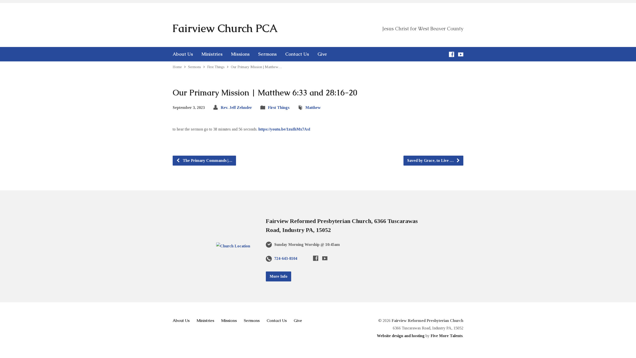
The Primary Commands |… (207, 160)
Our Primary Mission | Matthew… (256, 67)
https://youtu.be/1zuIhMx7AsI (284, 129)
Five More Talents (447, 336)
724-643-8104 (285, 258)
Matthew (313, 107)
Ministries (212, 54)
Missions (240, 54)
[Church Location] (233, 246)
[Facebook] (451, 54)
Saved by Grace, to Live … (431, 160)
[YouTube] (460, 54)
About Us (183, 54)
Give (322, 54)
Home (177, 67)
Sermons (267, 54)
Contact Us (297, 54)
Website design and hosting (401, 336)
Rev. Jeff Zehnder (236, 107)
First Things (216, 67)
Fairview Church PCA (225, 28)
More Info (278, 276)
